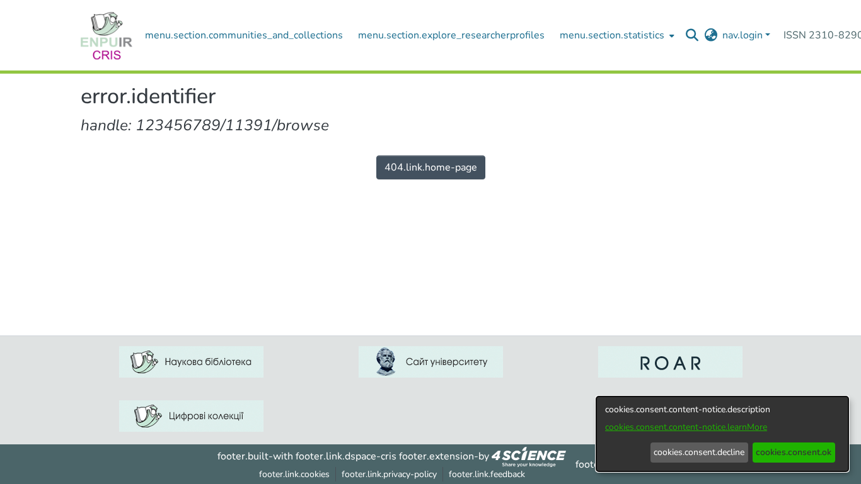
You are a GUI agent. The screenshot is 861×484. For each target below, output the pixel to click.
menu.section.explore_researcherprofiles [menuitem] (451, 35)
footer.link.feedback (487, 474)
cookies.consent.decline (699, 452)
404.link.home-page (430, 167)
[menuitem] (615, 35)
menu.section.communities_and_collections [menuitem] (244, 35)
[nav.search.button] (692, 35)
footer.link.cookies (294, 474)
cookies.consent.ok (793, 452)
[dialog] (722, 434)
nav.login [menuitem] (742, 35)
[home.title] (106, 35)
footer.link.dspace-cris (346, 456)
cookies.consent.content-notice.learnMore (686, 427)
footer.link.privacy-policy (389, 474)
